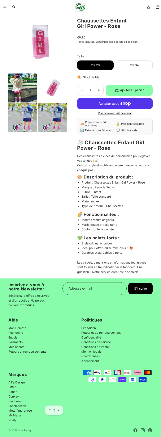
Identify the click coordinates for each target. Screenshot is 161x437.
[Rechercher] (13, 7)
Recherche (15, 332)
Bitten (12, 387)
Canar (12, 392)
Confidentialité (91, 337)
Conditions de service (96, 342)
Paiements (15, 342)
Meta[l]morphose (20, 410)
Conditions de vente (95, 346)
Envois (12, 337)
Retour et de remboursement (101, 332)
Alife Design (16, 382)
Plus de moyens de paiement (115, 113)
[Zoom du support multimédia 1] (37, 43)
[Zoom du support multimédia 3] (52, 87)
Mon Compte (17, 328)
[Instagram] (142, 430)
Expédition (88, 328)
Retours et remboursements (27, 351)
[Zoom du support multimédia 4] (22, 117)
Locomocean (17, 406)
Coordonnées (90, 356)
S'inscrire (140, 288)
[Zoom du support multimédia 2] (22, 87)
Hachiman (15, 401)
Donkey (13, 396)
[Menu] (5, 7)
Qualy (12, 420)
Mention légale (91, 351)
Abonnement (90, 360)
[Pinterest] (150, 430)
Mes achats (16, 346)
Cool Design (25, 430)
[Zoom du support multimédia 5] (52, 117)
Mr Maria (14, 415)
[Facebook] (135, 430)
